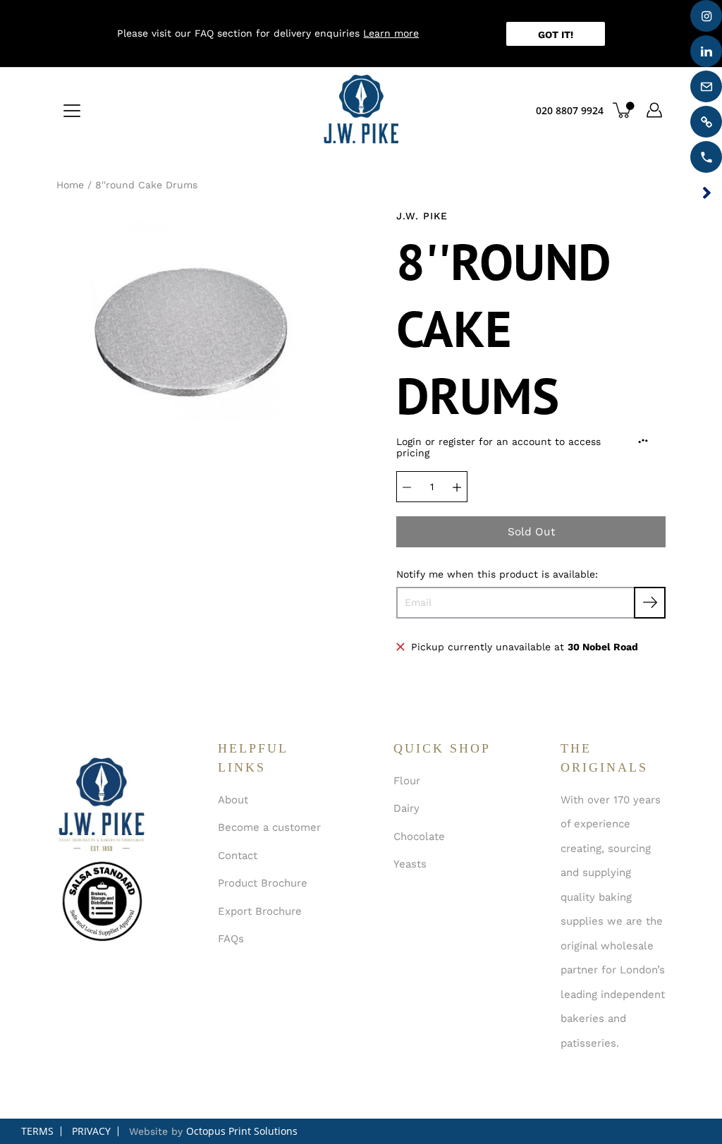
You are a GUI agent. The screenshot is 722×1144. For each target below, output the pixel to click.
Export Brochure (260, 911)
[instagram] (706, 16)
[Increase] (456, 486)
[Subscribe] (650, 603)
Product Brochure (262, 883)
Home (70, 184)
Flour (406, 780)
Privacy (91, 1131)
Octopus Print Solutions (242, 1131)
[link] (706, 122)
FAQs (231, 938)
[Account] (654, 110)
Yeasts (410, 864)
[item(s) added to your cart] (623, 110)
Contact (237, 855)
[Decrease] (406, 486)
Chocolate (419, 836)
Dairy (406, 808)
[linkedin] (706, 51)
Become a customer (269, 827)
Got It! (555, 34)
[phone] (706, 157)
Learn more (391, 33)
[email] (706, 86)
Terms (37, 1131)
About (233, 799)
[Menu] (71, 111)
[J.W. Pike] (361, 110)
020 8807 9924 (570, 110)
